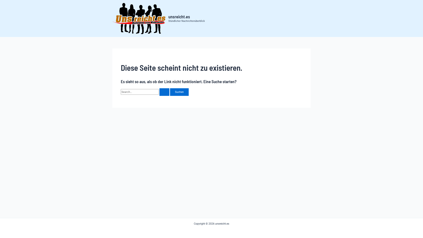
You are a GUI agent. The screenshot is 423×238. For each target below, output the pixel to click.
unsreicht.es (179, 16)
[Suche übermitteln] (164, 92)
